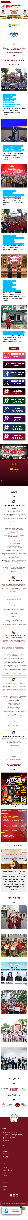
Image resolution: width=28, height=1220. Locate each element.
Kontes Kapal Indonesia (9, 100)
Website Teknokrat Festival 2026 (14, 726)
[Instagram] (14, 1195)
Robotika (17, 104)
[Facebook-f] (11, 1195)
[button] (2, 481)
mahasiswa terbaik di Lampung (10, 243)
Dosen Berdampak (20, 332)
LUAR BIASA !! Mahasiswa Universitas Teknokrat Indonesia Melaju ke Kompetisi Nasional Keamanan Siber (13, 247)
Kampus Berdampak (8, 96)
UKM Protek (20, 243)
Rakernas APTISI (20, 149)
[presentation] (3, 863)
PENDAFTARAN (6, 2)
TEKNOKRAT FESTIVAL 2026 (14, 683)
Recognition (14, 1078)
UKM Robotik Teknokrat (8, 106)
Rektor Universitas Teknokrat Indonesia (12, 151)
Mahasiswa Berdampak (8, 102)
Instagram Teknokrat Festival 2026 (14, 725)
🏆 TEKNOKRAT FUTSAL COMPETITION (14, 635)
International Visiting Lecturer (15, 759)
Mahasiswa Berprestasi (9, 104)
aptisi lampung (15, 145)
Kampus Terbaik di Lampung (9, 98)
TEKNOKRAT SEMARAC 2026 (14, 581)
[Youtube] (17, 1195)
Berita (5, 94)
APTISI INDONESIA (7, 145)
